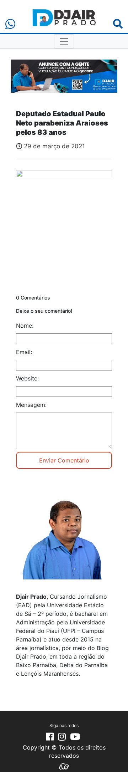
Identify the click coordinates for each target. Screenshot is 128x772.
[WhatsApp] (10, 24)
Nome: (24, 325)
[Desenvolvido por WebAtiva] (64, 766)
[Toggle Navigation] (64, 41)
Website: (27, 378)
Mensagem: (31, 404)
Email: (24, 352)
